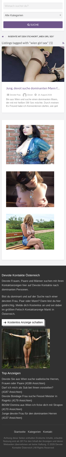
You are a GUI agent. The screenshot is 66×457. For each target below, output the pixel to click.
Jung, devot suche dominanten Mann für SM (35, 88)
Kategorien (34, 431)
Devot (30, 95)
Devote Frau (15, 95)
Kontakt (47, 431)
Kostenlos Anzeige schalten (25, 322)
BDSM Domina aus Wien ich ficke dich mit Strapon (32, 404)
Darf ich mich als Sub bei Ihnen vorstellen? (27, 387)
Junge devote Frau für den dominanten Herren (29, 413)
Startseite (19, 431)
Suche (34, 24)
